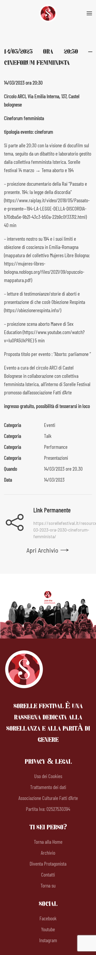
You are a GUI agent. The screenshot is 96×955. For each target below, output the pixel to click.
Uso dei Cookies (48, 776)
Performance (55, 446)
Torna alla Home (48, 841)
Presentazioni (56, 457)
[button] (89, 13)
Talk (47, 436)
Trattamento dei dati (48, 787)
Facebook (48, 918)
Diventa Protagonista (48, 863)
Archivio (48, 852)
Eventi (49, 425)
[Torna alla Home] (48, 13)
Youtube (48, 929)
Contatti (48, 874)
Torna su (48, 885)
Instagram (48, 940)
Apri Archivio (42, 550)
